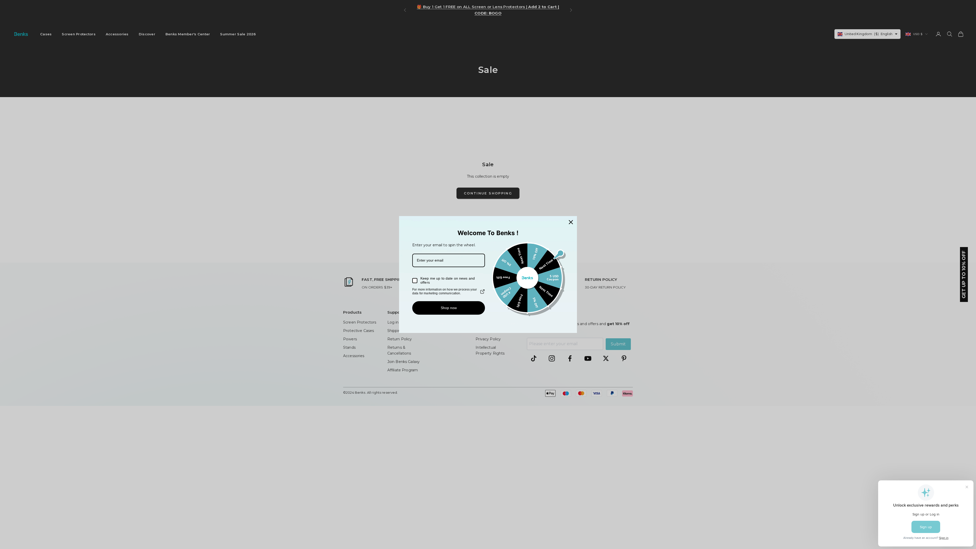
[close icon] (571, 222)
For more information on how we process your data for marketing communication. (444, 291)
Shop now (449, 308)
